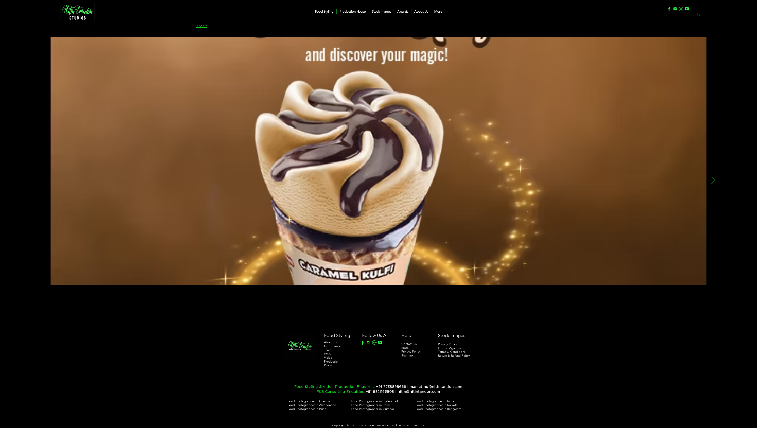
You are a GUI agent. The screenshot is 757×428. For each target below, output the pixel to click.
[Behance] (681, 9)
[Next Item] (713, 180)
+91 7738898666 (391, 386)
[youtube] (687, 9)
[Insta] (675, 9)
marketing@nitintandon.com (436, 386)
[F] (669, 9)
